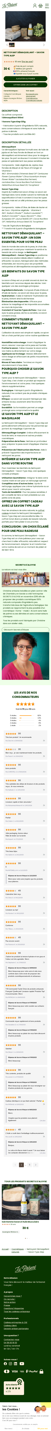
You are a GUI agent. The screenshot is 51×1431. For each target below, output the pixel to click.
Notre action (10, 1302)
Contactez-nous (11, 1339)
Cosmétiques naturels (34, 100)
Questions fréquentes (14, 1308)
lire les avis (27, 61)
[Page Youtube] (22, 1363)
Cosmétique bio (32, 98)
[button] (44, 45)
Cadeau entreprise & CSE (15, 1322)
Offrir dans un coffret (25, 84)
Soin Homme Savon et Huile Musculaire (20, 1222)
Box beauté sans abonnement (32, 95)
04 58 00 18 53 (10, 1342)
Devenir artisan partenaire (16, 1328)
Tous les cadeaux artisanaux (17, 1311)
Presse (7, 1305)
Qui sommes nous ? (13, 1296)
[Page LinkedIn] (16, 1363)
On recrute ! (9, 1299)
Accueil (5, 1249)
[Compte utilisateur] (34, 5)
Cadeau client (10, 1325)
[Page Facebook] (5, 1363)
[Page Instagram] (10, 1363)
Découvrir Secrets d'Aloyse (16, 629)
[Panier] (40, 5)
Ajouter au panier (25, 78)
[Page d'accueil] (9, 5)
